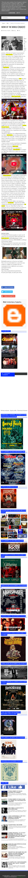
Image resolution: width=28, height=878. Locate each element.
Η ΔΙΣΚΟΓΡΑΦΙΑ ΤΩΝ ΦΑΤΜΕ (15, 824)
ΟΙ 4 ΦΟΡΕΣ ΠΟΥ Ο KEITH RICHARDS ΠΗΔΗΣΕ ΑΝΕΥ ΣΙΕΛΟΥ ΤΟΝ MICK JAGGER (17, 863)
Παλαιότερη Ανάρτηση (22, 410)
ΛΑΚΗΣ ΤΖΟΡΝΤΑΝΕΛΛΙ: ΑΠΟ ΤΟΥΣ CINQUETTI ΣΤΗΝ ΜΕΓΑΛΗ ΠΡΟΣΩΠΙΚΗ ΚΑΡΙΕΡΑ (16, 817)
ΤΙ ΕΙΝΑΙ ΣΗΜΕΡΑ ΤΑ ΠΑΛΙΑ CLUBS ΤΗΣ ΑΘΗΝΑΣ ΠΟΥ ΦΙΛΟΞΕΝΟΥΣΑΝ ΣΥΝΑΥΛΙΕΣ (17, 800)
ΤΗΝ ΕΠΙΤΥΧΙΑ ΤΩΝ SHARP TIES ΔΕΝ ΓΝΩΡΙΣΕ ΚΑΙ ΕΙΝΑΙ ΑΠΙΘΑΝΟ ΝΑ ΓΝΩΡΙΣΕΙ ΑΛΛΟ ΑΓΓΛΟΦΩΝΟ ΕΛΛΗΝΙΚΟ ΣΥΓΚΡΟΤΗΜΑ (17, 854)
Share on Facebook (9, 287)
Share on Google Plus (10, 296)
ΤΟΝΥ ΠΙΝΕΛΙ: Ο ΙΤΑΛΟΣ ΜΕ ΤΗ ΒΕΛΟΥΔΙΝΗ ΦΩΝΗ (15, 808)
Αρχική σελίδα (13, 410)
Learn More (12, 12)
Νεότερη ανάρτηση (5, 410)
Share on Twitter (8, 291)
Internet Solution (20, 876)
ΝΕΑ (19, 30)
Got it (18, 12)
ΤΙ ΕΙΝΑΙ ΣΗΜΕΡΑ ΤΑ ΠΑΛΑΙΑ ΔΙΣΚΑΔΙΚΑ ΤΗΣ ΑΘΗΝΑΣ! (15, 792)
